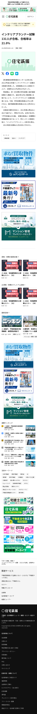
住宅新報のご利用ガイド (9, 678)
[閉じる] (33, 24)
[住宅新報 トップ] (12, 16)
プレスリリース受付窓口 (9, 698)
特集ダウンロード (7, 588)
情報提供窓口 (6, 705)
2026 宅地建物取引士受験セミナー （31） (11, 274)
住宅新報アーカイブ (8, 596)
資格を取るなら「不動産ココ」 (11, 581)
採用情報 (4, 644)
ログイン (30, 16)
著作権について (6, 658)
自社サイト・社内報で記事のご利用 (13, 708)
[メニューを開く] (3, 16)
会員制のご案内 (6, 684)
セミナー (4, 584)
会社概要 (4, 638)
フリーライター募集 (8, 701)
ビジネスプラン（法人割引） (11, 688)
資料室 (4, 695)
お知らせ (4, 641)
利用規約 (4, 655)
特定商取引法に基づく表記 (10, 648)
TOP (3, 561)
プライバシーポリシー (8, 651)
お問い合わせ (6, 665)
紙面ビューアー (6, 599)
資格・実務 (9, 561)
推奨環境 (4, 681)
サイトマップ (6, 668)
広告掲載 (4, 691)
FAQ (3, 662)
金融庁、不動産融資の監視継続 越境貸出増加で (11, 330)
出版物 (4, 593)
